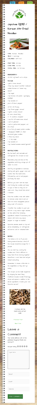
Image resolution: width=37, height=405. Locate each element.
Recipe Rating (12, 347)
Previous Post (18, 320)
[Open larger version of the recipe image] (19, 44)
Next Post (18, 323)
